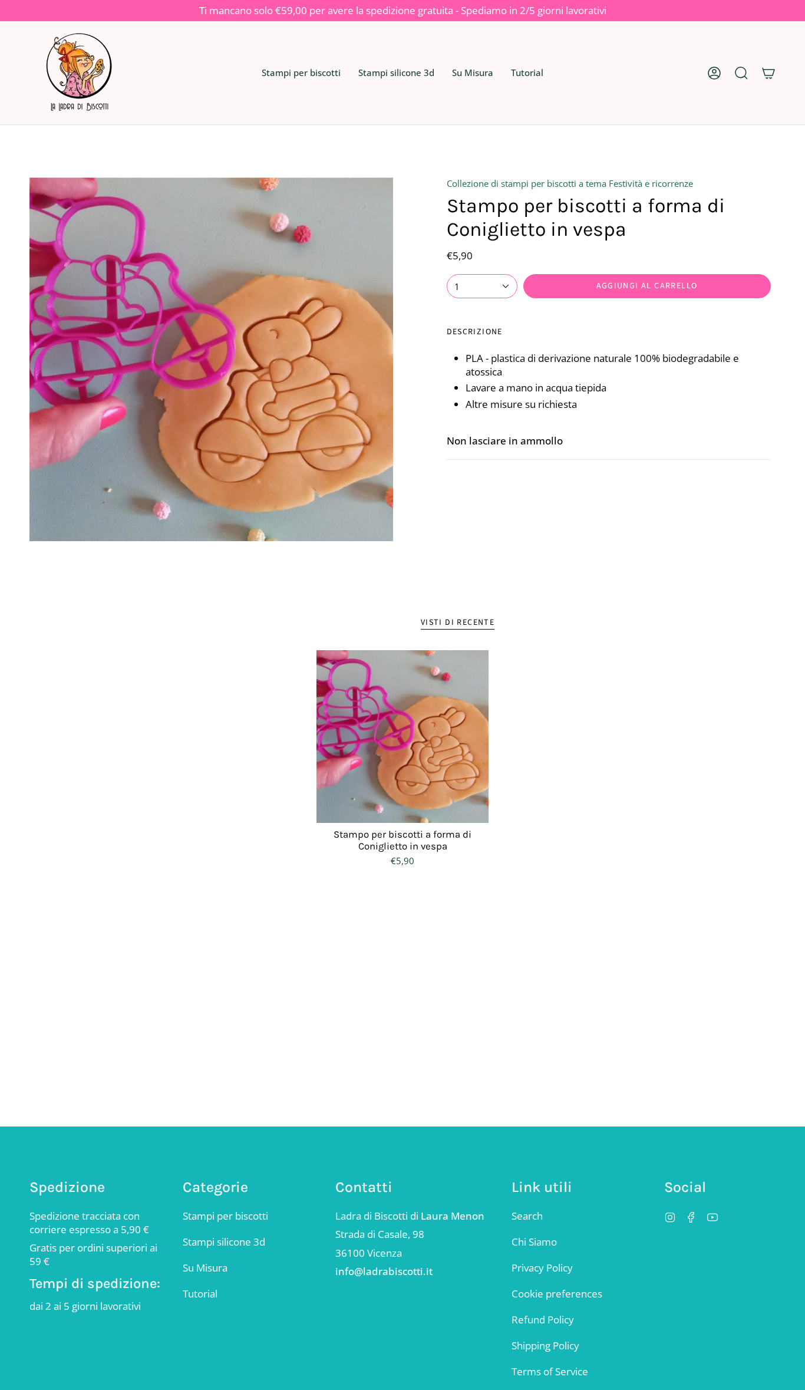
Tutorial (200, 1293)
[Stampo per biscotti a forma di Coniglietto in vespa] (402, 736)
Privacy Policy (542, 1267)
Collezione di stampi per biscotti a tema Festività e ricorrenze (570, 183)
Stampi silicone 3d (224, 1242)
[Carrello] (768, 72)
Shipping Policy (545, 1345)
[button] (301, 72)
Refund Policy (543, 1319)
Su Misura (205, 1267)
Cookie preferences (557, 1293)
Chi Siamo (534, 1242)
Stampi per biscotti (225, 1216)
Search (527, 1216)
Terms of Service (550, 1371)
